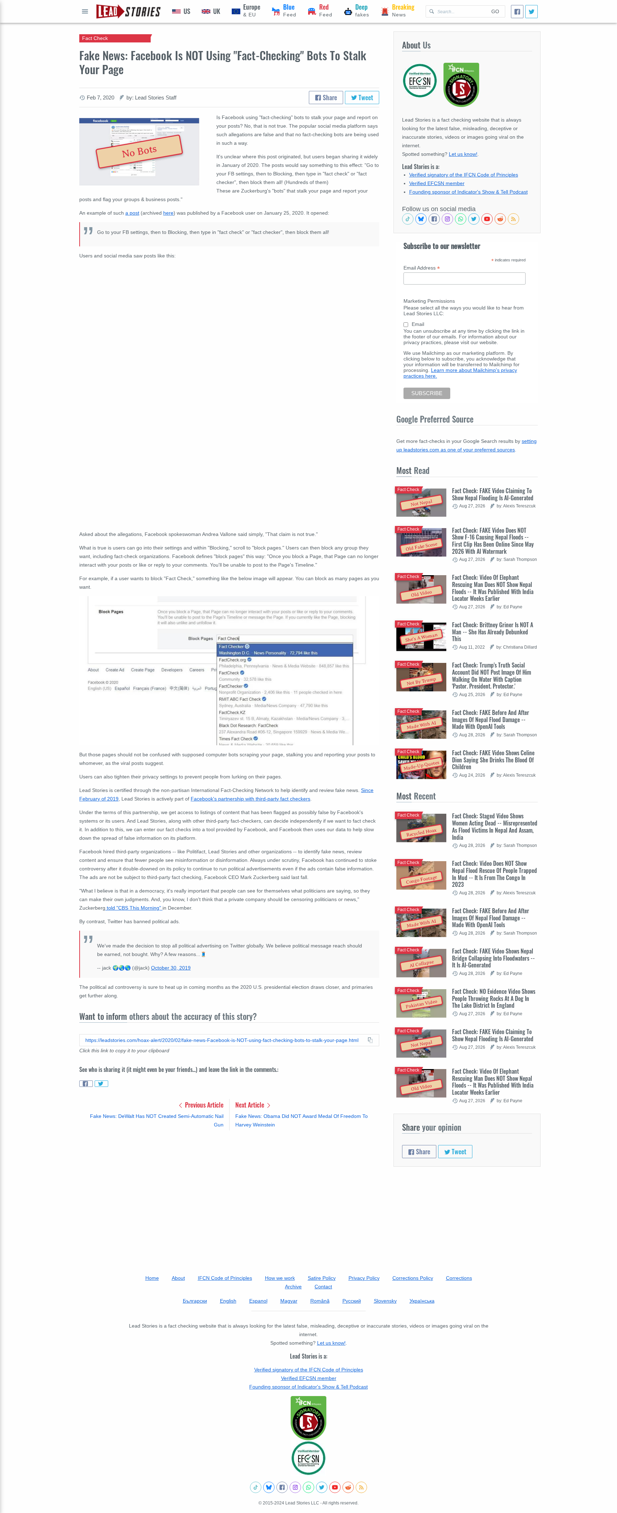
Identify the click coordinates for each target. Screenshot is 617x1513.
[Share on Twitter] (101, 1083)
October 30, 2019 (171, 968)
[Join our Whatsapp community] (460, 219)
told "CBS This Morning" (133, 908)
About (178, 1278)
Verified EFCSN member (437, 183)
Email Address (421, 268)
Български (195, 1301)
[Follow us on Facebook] (434, 219)
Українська (422, 1301)
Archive (293, 1286)
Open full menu (85, 11)
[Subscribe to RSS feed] (513, 219)
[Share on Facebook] (86, 1083)
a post (132, 213)
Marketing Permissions (429, 301)
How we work (280, 1278)
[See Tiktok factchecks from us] (407, 219)
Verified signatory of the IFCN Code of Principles (463, 175)
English (228, 1301)
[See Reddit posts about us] (500, 219)
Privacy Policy (364, 1278)
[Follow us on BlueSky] (421, 219)
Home (152, 1278)
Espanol (258, 1301)
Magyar (288, 1301)
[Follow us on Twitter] (474, 219)
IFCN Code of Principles (225, 1278)
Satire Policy (322, 1278)
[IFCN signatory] (308, 1418)
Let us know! (463, 154)
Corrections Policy (412, 1278)
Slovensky (385, 1301)
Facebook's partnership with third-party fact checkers (250, 799)
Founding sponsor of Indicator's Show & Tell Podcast (468, 192)
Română (320, 1301)
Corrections (459, 1278)
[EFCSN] (308, 1458)
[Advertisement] (229, 1192)
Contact (323, 1286)
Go (495, 11)
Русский (351, 1301)
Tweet (365, 97)
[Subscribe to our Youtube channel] (487, 219)
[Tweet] (531, 11)
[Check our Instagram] (447, 219)
